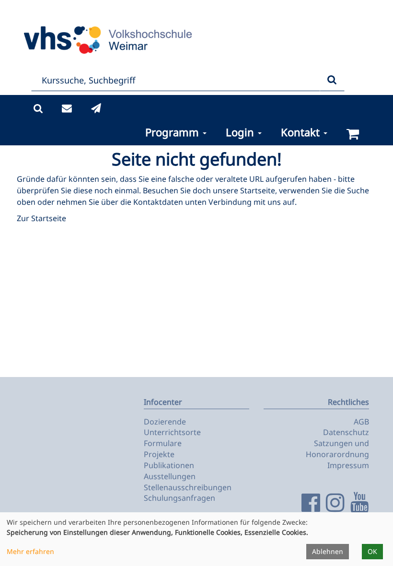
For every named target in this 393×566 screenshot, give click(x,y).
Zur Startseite (41, 218)
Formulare (163, 443)
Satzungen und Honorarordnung (337, 449)
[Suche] (38, 108)
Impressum (348, 465)
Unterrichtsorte (172, 432)
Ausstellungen (170, 476)
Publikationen (169, 465)
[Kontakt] (66, 108)
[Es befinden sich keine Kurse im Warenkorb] (353, 134)
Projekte (159, 454)
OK (372, 551)
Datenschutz (346, 432)
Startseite (257, 190)
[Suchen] (332, 80)
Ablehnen (327, 551)
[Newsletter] (96, 108)
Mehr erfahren (30, 551)
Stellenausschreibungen (187, 487)
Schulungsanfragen (179, 498)
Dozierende (165, 421)
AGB (361, 421)
